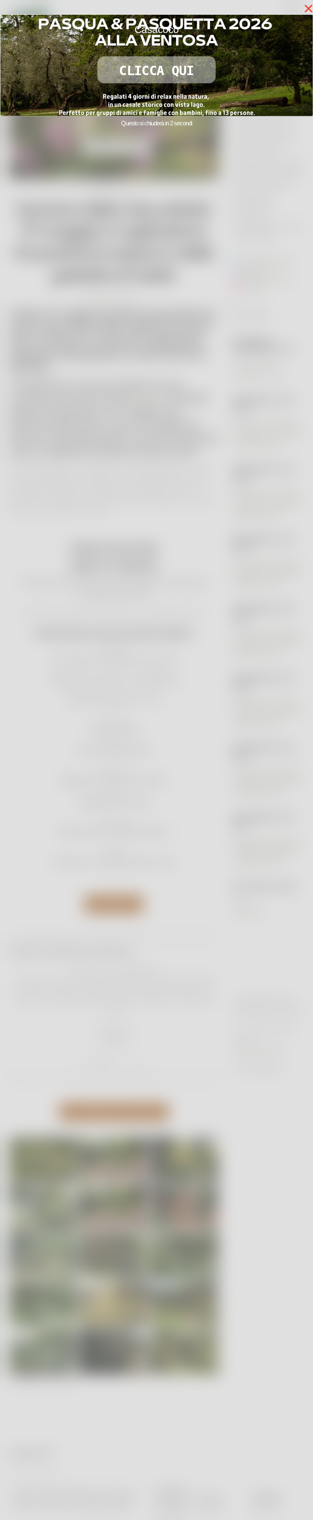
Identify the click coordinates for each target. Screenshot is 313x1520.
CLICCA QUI (156, 70)
